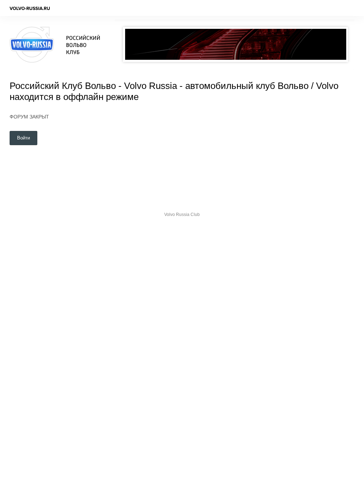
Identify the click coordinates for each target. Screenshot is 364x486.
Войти (23, 138)
